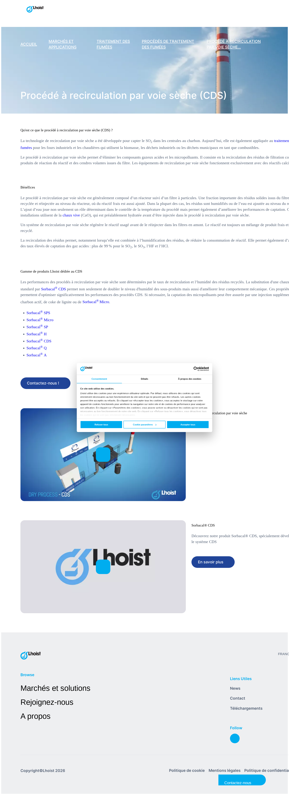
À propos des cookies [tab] (189, 378)
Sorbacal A (36, 355)
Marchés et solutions (55, 688)
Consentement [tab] (99, 378)
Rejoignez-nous (46, 702)
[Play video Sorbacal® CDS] (103, 566)
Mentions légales (225, 770)
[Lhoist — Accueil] (35, 9)
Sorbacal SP (37, 327)
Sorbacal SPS (38, 313)
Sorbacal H (36, 334)
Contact (237, 698)
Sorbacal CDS (53, 289)
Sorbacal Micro (95, 302)
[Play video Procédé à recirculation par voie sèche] (103, 454)
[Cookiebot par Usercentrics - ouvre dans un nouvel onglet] (196, 369)
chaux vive (71, 215)
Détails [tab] (144, 378)
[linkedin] (235, 738)
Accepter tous (187, 424)
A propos (35, 716)
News (235, 688)
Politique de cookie (187, 770)
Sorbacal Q (36, 348)
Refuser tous (101, 424)
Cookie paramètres (143, 424)
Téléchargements (246, 708)
